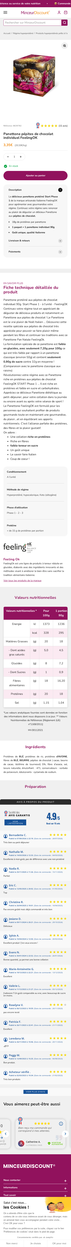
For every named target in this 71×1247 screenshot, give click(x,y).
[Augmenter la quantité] (20, 156)
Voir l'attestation (15, 822)
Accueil (7, 33)
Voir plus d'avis (35, 1092)
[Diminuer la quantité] (8, 156)
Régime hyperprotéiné (23, 33)
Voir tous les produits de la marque (22, 580)
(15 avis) (63, 125)
